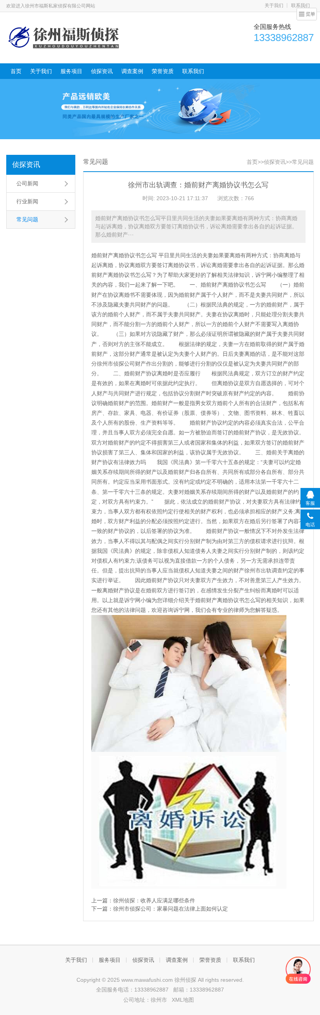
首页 (16, 71)
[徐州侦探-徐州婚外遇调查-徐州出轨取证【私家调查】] (64, 37)
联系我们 (193, 71)
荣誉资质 (163, 71)
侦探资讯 (102, 71)
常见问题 (27, 219)
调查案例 (132, 71)
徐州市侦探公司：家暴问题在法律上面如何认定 (170, 909)
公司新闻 (27, 183)
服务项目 (71, 71)
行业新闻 (27, 201)
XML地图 (183, 1000)
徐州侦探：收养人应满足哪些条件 (154, 900)
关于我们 (274, 5)
